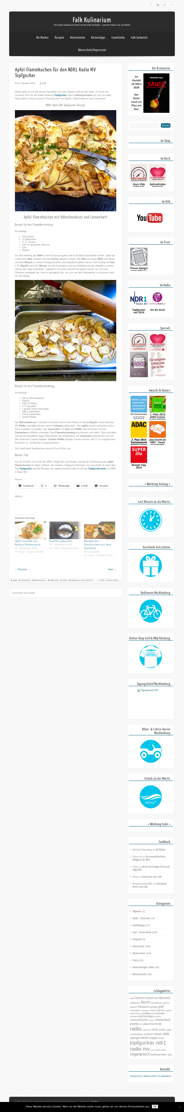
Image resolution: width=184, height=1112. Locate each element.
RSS (171, 4)
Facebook (150, 4)
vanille (163, 1050)
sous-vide (161, 1034)
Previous (21, 569)
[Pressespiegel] (139, 271)
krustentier (159, 1013)
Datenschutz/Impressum (92, 50)
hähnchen (54, 580)
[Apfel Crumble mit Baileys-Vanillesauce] (30, 530)
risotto (161, 1029)
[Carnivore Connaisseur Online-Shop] (151, 656)
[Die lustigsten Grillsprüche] (158, 376)
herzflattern (135, 1010)
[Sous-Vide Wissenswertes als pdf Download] (139, 187)
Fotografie (137, 939)
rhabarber (146, 1030)
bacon (140, 998)
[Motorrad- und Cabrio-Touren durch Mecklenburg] (151, 751)
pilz (141, 1024)
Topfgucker (60, 95)
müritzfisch (163, 1020)
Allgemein (137, 911)
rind (154, 1029)
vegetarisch (140, 1054)
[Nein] (179, 1107)
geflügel (154, 1007)
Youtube (157, 4)
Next (112, 569)
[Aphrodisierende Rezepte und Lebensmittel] (158, 350)
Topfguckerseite (97, 468)
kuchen (134, 1016)
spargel (135, 1038)
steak (144, 1038)
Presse (136, 960)
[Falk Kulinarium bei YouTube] (149, 228)
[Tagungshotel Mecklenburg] (151, 702)
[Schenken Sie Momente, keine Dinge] (151, 565)
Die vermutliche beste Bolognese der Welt (149, 858)
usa (157, 1049)
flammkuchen (40, 580)
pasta (134, 1024)
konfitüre (147, 1013)
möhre (151, 1020)
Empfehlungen (139, 925)
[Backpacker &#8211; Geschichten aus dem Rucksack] (99, 530)
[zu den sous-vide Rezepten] (139, 350)
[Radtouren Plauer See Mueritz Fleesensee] (151, 611)
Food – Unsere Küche (142, 932)
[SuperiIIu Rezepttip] (139, 470)
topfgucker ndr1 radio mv (82, 580)
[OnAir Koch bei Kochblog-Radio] (158, 314)
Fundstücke (118, 37)
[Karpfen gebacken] (64, 530)
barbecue (152, 998)
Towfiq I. (95, 1101)
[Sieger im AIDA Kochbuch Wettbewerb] (158, 419)
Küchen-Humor (139, 953)
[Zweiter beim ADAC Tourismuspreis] (139, 444)
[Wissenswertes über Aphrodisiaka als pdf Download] (158, 187)
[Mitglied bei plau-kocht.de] (158, 444)
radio (65, 580)
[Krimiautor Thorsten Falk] (149, 112)
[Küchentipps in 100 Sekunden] (139, 376)
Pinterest (164, 4)
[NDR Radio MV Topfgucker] (139, 314)
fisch (145, 1002)
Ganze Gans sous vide (152, 876)
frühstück (143, 1006)
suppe (153, 1038)
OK (155, 1106)
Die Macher (42, 37)
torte (153, 1050)
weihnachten (159, 1054)
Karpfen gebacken (60, 540)
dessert (164, 998)
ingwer (168, 1010)
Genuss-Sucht (138, 946)
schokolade (136, 1034)
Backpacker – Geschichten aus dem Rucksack (97, 544)
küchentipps (146, 1016)
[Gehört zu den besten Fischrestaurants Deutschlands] (139, 419)
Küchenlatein (77, 37)
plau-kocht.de (152, 1024)
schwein (148, 1034)
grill (161, 1007)
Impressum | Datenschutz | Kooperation (150, 1076)
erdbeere (135, 1002)
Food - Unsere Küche (109, 580)
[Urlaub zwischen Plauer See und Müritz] (151, 797)
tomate (161, 1038)
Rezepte (59, 37)
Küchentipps (98, 37)
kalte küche (135, 1013)
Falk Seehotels (139, 37)
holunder (145, 1010)
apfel (15, 580)
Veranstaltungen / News (144, 967)
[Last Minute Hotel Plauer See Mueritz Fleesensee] (151, 520)
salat (168, 1029)
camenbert (25, 580)
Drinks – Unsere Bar (141, 918)
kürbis (158, 1016)
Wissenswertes (140, 974)
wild (170, 1054)
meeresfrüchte (139, 1019)
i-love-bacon (157, 1010)
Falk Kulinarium (92, 20)
